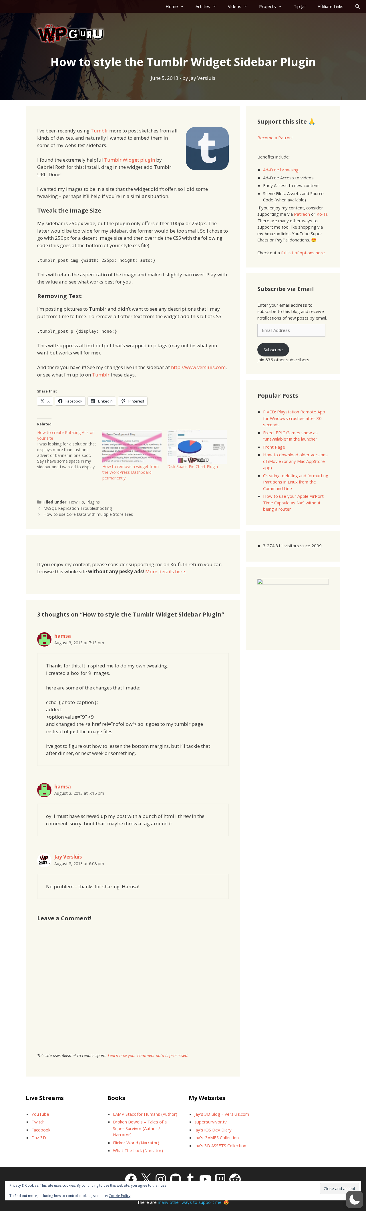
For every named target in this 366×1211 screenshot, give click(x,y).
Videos (234, 6)
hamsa (62, 636)
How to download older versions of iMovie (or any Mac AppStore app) (295, 461)
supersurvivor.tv (210, 1122)
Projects (267, 6)
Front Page (274, 447)
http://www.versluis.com (198, 367)
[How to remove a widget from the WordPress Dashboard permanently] (132, 447)
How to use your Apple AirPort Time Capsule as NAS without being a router (293, 502)
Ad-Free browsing (281, 170)
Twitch (38, 1122)
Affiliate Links (330, 6)
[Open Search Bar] (357, 6)
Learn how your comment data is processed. (148, 1055)
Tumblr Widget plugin (129, 159)
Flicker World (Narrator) (136, 1142)
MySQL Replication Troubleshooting (77, 508)
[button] (354, 1199)
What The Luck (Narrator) (138, 1150)
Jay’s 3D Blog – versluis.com (221, 1114)
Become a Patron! (275, 137)
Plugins (93, 502)
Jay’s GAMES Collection (216, 1137)
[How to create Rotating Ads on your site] (69, 450)
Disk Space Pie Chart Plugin (192, 466)
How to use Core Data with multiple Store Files (88, 514)
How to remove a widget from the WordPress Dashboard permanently (130, 472)
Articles (203, 6)
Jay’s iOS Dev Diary (213, 1130)
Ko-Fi (322, 214)
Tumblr (99, 130)
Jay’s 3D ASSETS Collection (220, 1145)
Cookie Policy (119, 1195)
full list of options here (303, 252)
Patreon (302, 214)
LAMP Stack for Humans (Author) (145, 1114)
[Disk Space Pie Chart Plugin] (197, 447)
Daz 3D (38, 1137)
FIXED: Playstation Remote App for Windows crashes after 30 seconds (294, 418)
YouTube (40, 1114)
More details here (165, 571)
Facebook (40, 1130)
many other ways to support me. (190, 1202)
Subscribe (273, 349)
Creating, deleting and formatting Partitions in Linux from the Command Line (295, 482)
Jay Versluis (68, 856)
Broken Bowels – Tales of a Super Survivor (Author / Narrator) (140, 1128)
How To (76, 502)
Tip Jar (300, 6)
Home (172, 6)
